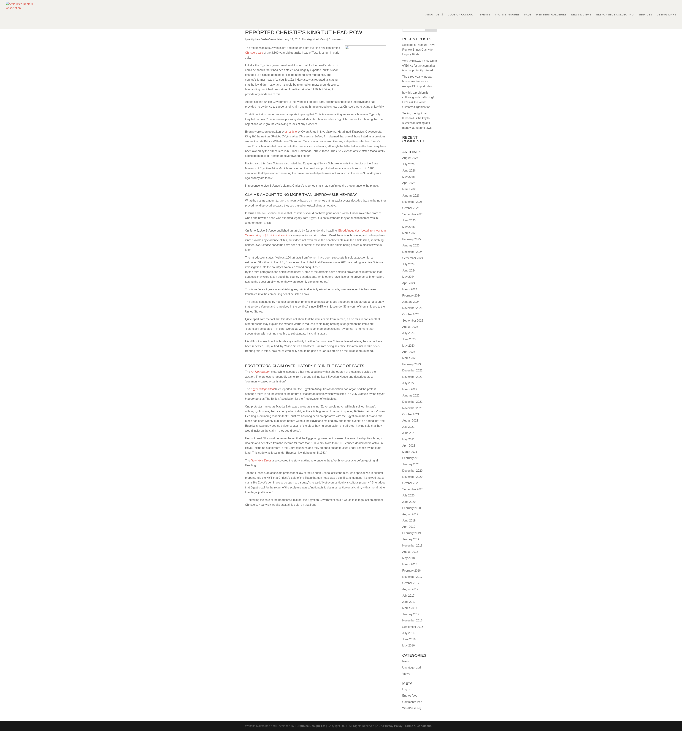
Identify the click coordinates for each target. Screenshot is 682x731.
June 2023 (409, 339)
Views (323, 39)
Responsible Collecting (615, 14)
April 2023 (408, 351)
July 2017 (408, 595)
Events (485, 14)
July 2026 (408, 164)
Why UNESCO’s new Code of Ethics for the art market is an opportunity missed (419, 65)
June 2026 (409, 170)
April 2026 (408, 182)
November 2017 (412, 576)
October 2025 (410, 208)
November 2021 (412, 408)
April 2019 (408, 526)
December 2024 (412, 251)
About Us (433, 14)
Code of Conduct (461, 14)
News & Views (581, 14)
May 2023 (408, 345)
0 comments (336, 39)
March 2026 (409, 189)
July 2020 (408, 495)
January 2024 (411, 301)
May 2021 (408, 439)
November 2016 (412, 620)
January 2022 (411, 395)
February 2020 (411, 508)
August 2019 (410, 514)
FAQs (528, 14)
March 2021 (409, 451)
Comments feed (412, 701)
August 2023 (410, 326)
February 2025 (411, 239)
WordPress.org (411, 708)
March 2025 (409, 233)
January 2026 (411, 195)
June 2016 (409, 639)
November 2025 (412, 201)
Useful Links (666, 14)
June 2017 (409, 601)
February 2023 (411, 364)
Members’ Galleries (551, 14)
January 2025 (411, 245)
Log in (406, 689)
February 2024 (411, 295)
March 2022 (409, 389)
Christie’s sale (254, 52)
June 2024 (409, 270)
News (406, 661)
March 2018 (409, 564)
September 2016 (412, 626)
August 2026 (410, 157)
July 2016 (408, 633)
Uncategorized (310, 39)
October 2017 (410, 583)
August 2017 (410, 589)
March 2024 (409, 289)
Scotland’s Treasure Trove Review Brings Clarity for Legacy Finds (418, 49)
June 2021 (409, 432)
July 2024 (408, 264)
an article (291, 131)
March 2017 (409, 608)
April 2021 (408, 445)
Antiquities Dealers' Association (265, 39)
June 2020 (409, 501)
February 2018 (411, 570)
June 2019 (409, 520)
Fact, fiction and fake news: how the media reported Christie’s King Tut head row (308, 29)
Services (645, 14)
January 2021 (411, 464)
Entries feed (409, 695)
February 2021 (411, 458)
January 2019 (411, 539)
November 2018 (412, 545)
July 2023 (408, 333)
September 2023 (412, 320)
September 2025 (412, 214)
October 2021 (410, 414)
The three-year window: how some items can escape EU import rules (417, 81)
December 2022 (412, 370)
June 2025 (409, 220)
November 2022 (412, 376)
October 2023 (410, 314)
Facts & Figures (507, 14)
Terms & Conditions (418, 725)
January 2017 (411, 614)
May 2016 (408, 645)
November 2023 (412, 307)
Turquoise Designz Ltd (310, 725)
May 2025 (408, 226)
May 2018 (408, 557)
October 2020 (410, 483)
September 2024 (412, 258)
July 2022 (408, 383)
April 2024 (408, 283)
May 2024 (408, 276)
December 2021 (412, 401)
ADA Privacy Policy (389, 725)
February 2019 (411, 533)
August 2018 (410, 551)
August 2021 (410, 420)
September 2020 (412, 489)
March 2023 (409, 358)
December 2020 (412, 470)
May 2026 (408, 176)
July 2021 (408, 426)
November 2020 (412, 476)
